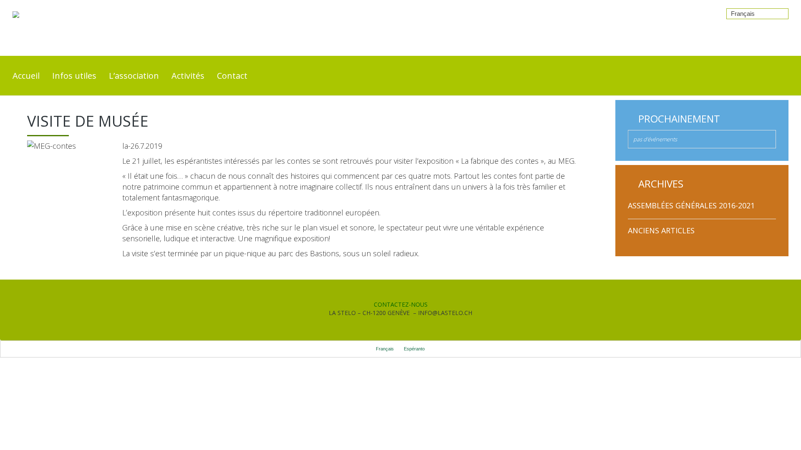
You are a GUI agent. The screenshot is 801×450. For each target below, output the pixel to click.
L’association (134, 75)
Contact (232, 75)
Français (743, 13)
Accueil (26, 75)
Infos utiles (74, 75)
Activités (187, 75)
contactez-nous (401, 304)
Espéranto (414, 348)
